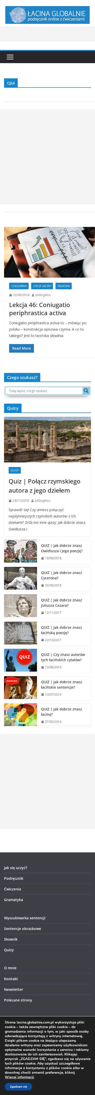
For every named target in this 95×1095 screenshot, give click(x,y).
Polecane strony (18, 1000)
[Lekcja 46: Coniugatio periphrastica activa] (49, 252)
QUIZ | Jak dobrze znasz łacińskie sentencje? (61, 684)
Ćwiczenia (12, 889)
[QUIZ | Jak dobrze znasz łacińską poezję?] (20, 634)
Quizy (15, 470)
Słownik (10, 939)
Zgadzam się (18, 1087)
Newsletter (13, 989)
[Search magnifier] (86, 390)
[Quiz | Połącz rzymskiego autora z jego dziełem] (47, 439)
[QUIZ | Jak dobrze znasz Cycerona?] (20, 579)
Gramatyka (13, 899)
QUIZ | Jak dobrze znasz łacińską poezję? (61, 630)
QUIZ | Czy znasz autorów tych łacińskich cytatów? (63, 657)
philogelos (43, 295)
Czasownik (19, 286)
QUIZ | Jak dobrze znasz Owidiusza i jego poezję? (62, 548)
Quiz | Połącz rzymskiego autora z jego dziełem (45, 485)
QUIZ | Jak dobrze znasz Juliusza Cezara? (61, 603)
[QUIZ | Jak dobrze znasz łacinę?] (20, 715)
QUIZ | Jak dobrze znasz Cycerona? (61, 575)
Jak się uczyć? (15, 867)
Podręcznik (13, 878)
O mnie (10, 967)
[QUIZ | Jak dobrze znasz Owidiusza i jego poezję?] (20, 552)
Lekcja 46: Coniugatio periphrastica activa (39, 308)
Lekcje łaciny (42, 286)
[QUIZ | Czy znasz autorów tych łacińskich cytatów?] (20, 661)
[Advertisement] (47, 156)
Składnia (64, 286)
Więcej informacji (19, 1077)
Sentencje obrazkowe (22, 928)
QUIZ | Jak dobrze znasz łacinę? (61, 712)
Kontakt (11, 978)
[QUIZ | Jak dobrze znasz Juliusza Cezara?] (20, 606)
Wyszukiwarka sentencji (24, 918)
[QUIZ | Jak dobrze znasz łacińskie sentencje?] (20, 688)
